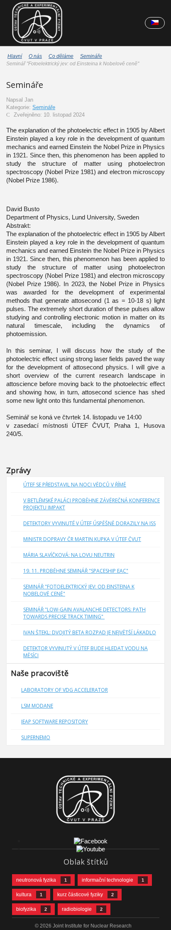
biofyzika (26, 909)
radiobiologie (77, 909)
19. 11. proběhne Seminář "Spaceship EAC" (75, 570)
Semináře (43, 107)
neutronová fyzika (36, 880)
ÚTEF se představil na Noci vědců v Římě (74, 484)
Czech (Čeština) (155, 23)
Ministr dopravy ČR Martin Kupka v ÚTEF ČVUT (82, 539)
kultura (24, 895)
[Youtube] (90, 848)
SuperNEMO (35, 737)
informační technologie (107, 880)
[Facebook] (90, 840)
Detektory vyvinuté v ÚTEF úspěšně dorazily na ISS (89, 523)
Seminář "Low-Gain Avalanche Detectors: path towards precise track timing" (84, 613)
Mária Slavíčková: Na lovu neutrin (69, 554)
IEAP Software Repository (54, 721)
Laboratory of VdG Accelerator (64, 689)
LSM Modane (37, 705)
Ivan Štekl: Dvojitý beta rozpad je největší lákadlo (89, 632)
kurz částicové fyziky (80, 895)
